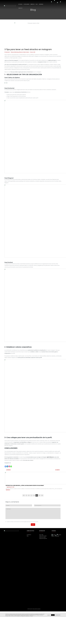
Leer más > (8, 489)
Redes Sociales (26, 52)
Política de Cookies (42, 537)
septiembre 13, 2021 (10, 487)
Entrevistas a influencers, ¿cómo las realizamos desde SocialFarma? (25, 485)
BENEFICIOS (32, 4)
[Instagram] (9, 465)
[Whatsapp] (11, 465)
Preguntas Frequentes (43, 538)
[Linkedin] (7, 465)
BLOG (37, 4)
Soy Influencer (26, 4)
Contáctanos (29, 534)
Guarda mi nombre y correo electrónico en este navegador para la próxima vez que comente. (22, 521)
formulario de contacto (28, 460)
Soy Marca (20, 4)
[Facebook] (5, 465)
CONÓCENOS (41, 4)
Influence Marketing (14, 52)
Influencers (21, 52)
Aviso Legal (41, 534)
